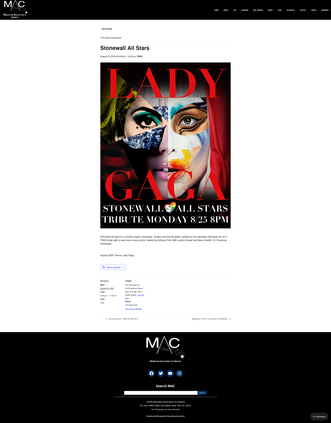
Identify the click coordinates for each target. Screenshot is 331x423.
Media (270, 10)
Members (325, 10)
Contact (303, 10)
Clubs (279, 10)
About (226, 10)
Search (314, 10)
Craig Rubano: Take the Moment (123, 318)
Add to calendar (114, 267)
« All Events (106, 28)
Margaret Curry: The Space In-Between (210, 318)
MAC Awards (258, 10)
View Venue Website (133, 309)
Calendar (244, 10)
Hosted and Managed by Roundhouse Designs (165, 416)
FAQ (234, 10)
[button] (319, 416)
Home (216, 10)
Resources (291, 10)
